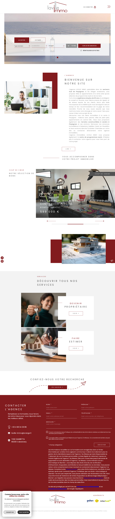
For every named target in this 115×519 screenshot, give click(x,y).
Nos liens (90, 511)
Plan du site (68, 511)
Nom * (48, 404)
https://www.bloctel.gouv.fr (93, 478)
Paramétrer (10, 512)
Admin (85, 511)
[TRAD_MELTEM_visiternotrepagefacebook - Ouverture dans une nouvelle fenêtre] (2, 257)
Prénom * (85, 404)
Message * (50, 422)
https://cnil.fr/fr (71, 469)
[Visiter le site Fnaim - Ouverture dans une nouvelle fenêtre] (97, 500)
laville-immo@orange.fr (21, 433)
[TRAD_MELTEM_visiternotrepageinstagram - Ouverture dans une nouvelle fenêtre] (2, 261)
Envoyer (102, 445)
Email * (49, 413)
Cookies (105, 510)
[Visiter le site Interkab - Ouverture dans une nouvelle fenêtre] (105, 501)
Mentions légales (77, 511)
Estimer (38, 40)
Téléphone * (86, 413)
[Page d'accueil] (57, 6)
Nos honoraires (60, 511)
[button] (53, 57)
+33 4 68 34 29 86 (19, 427)
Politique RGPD (98, 511)
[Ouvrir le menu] (109, 6)
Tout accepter (24, 512)
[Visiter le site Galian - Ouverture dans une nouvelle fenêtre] (90, 501)
